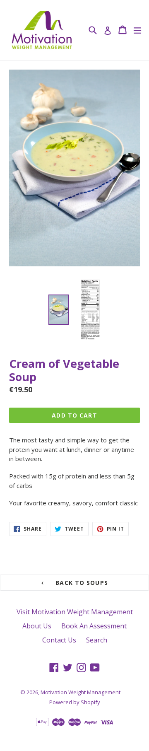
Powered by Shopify (74, 702)
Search (96, 640)
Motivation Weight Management (80, 692)
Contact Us (59, 640)
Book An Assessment (94, 625)
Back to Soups (80, 583)
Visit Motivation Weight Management (75, 611)
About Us (36, 625)
